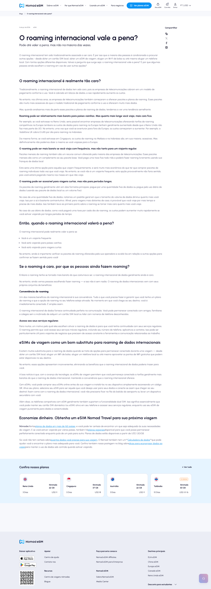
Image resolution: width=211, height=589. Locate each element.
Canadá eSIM (154, 571)
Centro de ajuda (51, 557)
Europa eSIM (154, 566)
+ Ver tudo (187, 467)
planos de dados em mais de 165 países (55, 426)
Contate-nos (50, 562)
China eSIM (153, 562)
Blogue (47, 581)
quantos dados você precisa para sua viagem (74, 440)
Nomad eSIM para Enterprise (109, 562)
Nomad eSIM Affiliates (106, 557)
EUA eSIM (152, 557)
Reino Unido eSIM (156, 575)
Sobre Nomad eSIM (105, 577)
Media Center (102, 581)
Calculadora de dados (139, 440)
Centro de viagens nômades (57, 577)
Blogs (21, 14)
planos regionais (96, 429)
